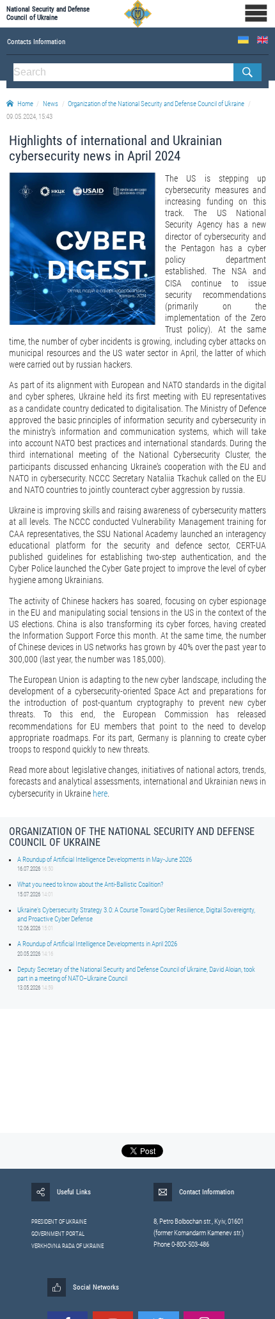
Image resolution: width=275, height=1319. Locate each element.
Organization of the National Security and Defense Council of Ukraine (156, 104)
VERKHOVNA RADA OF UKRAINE (67, 1246)
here (100, 793)
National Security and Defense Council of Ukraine (48, 13)
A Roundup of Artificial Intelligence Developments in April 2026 (97, 944)
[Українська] (243, 40)
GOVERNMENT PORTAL (57, 1234)
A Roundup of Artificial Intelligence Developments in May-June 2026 (104, 859)
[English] (262, 40)
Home (25, 104)
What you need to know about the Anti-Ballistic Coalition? (90, 884)
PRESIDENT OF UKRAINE (58, 1222)
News (50, 104)
